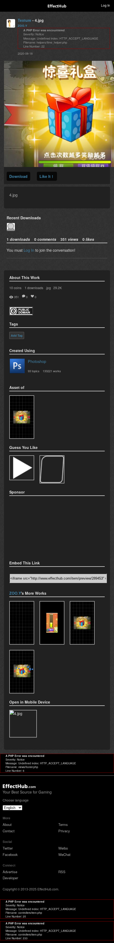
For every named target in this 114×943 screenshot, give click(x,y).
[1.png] (21, 467)
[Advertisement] (35, 526)
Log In (29, 250)
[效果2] (21, 623)
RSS (61, 871)
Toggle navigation (6, 5)
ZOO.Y (22, 26)
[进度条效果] (52, 623)
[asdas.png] (52, 469)
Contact (9, 830)
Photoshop (37, 361)
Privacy (64, 830)
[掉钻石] (21, 671)
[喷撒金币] (21, 417)
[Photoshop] (17, 366)
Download (18, 176)
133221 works (52, 371)
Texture (24, 20)
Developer (10, 877)
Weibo (63, 848)
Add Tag (17, 335)
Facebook (10, 854)
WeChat (64, 854)
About (7, 824)
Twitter (8, 848)
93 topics (34, 371)
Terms (63, 824)
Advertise (10, 871)
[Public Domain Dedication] (21, 313)
